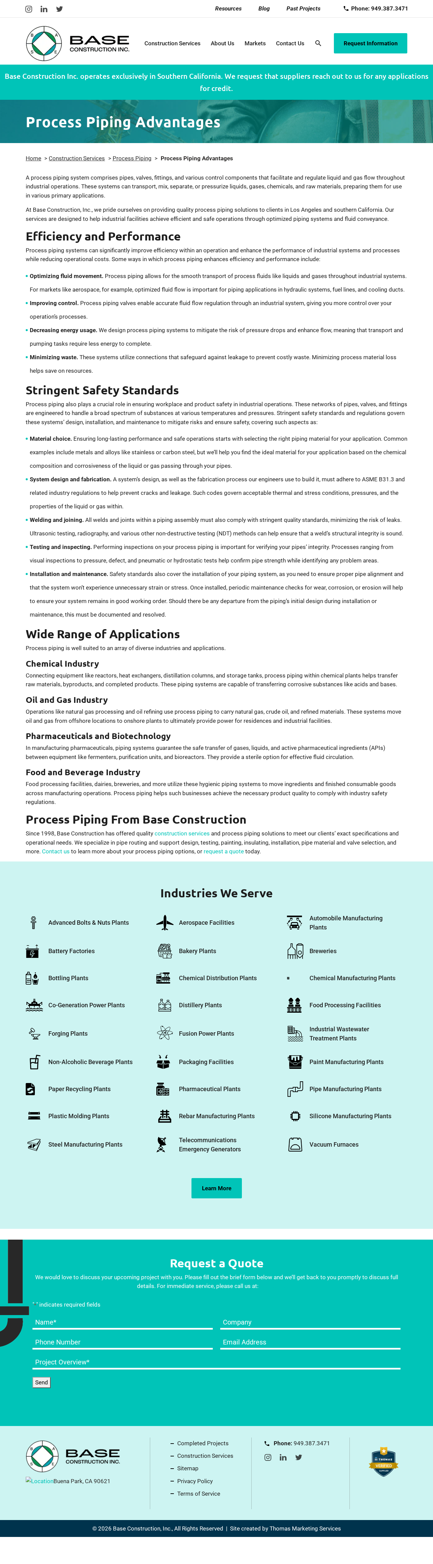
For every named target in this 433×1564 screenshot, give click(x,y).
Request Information (371, 43)
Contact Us (290, 43)
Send (41, 1382)
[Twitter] (59, 8)
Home (33, 158)
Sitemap (188, 1468)
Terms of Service (198, 1493)
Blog (264, 8)
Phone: (379, 8)
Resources (228, 8)
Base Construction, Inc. (142, 1528)
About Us (222, 43)
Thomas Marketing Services (305, 1528)
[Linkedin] (44, 8)
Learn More (216, 1188)
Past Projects (303, 8)
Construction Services (172, 43)
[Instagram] (28, 8)
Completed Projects (203, 1443)
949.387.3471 (278, 1286)
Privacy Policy (195, 1481)
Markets (255, 43)
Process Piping (132, 158)
